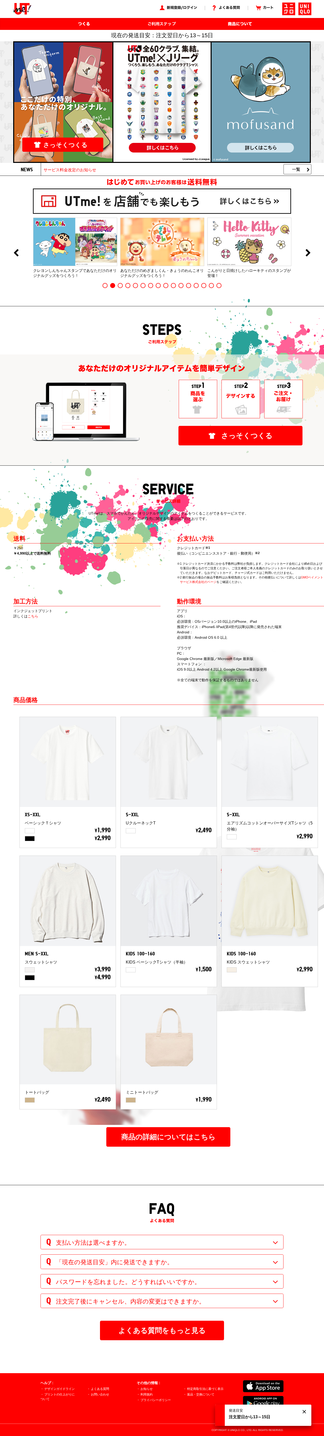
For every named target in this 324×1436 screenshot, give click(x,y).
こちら (33, 616)
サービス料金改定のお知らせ (70, 170)
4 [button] (127, 285)
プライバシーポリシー (155, 1400)
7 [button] (150, 285)
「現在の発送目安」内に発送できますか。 (114, 1262)
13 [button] (196, 285)
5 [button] (135, 285)
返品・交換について (200, 1394)
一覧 (296, 169)
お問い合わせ (100, 1394)
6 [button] (143, 285)
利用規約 (146, 1394)
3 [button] (120, 285)
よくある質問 (100, 1389)
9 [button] (165, 285)
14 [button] (203, 285)
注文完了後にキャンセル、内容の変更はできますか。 (130, 1301)
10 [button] (173, 285)
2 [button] (112, 285)
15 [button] (211, 285)
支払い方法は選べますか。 (93, 1242)
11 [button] (181, 285)
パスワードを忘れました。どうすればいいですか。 (128, 1281)
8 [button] (158, 285)
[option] (75, 248)
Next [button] (308, 253)
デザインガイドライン (59, 1389)
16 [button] (218, 285)
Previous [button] (16, 253)
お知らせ (146, 1389)
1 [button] (105, 285)
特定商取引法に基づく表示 (205, 1389)
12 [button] (188, 285)
